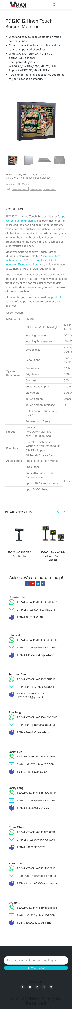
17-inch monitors (28, 264)
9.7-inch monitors (35, 260)
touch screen (49, 189)
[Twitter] (51, 987)
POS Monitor (23, 184)
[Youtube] (32, 583)
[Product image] (19, 534)
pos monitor (36, 189)
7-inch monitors (50, 256)
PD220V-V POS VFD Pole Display (19, 554)
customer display (20, 189)
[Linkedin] (38, 583)
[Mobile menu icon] (63, 5)
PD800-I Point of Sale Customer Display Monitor (52, 556)
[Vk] (43, 583)
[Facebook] (27, 583)
